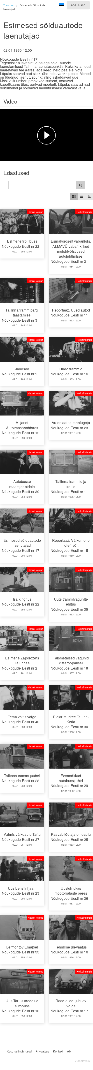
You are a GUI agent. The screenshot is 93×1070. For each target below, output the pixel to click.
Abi (69, 1051)
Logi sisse (78, 5)
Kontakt (58, 1051)
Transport (8, 5)
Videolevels (82, 1061)
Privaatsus (42, 1051)
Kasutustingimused (19, 1051)
